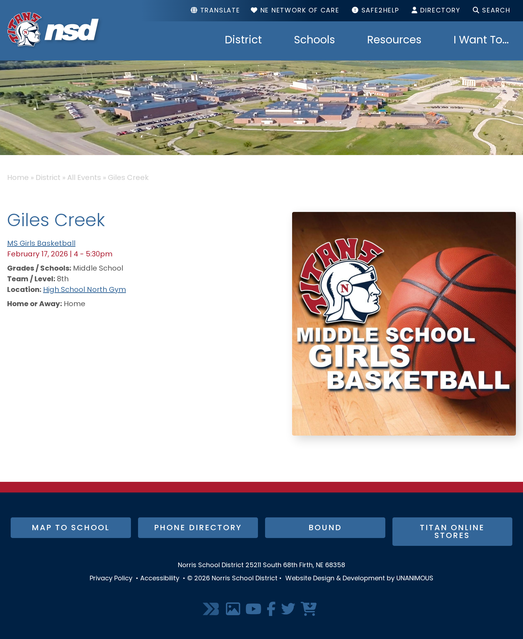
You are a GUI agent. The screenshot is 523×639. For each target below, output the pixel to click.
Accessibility (159, 579)
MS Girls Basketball (41, 243)
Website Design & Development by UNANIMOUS (359, 579)
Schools (314, 41)
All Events (84, 178)
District (243, 41)
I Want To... (481, 41)
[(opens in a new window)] (212, 610)
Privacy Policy (111, 579)
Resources (394, 41)
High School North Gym (84, 290)
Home (18, 178)
